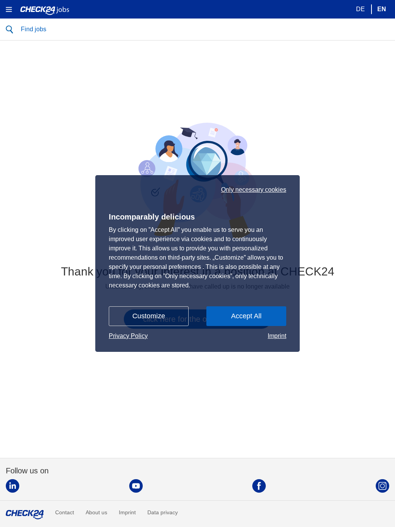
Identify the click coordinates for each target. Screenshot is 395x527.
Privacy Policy (128, 336)
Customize (148, 316)
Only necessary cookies (253, 190)
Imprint (277, 336)
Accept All (246, 316)
